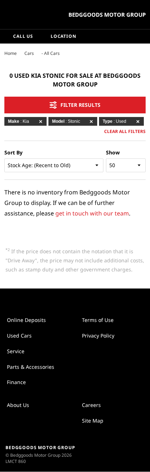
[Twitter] (10, 53)
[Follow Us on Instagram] (67, 299)
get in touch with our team (92, 213)
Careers (91, 405)
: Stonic (66, 121)
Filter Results (80, 104)
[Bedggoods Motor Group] (23, 14)
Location (63, 36)
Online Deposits (26, 319)
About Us (18, 405)
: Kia (18, 121)
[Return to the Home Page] (128, 454)
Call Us (23, 36)
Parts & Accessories (30, 366)
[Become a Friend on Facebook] (82, 299)
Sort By (13, 152)
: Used (114, 121)
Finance (16, 382)
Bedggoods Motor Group (107, 14)
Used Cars (19, 335)
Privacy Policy (98, 335)
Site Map (92, 420)
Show (113, 152)
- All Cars (51, 53)
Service (15, 351)
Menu (143, 36)
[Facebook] (3, 53)
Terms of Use (98, 319)
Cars (29, 53)
